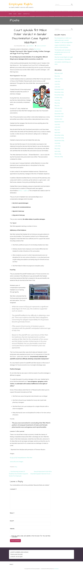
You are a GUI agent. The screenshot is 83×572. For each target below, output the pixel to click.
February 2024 (59, 78)
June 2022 (57, 81)
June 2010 (57, 127)
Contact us (26, 13)
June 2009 (57, 146)
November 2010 (59, 116)
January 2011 (58, 111)
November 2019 (59, 95)
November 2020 (59, 89)
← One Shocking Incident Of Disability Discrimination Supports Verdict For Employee (18, 474)
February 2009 (59, 156)
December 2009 (59, 135)
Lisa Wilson (31, 45)
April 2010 (57, 132)
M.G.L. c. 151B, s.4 (24, 190)
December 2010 (59, 113)
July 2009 (57, 143)
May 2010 (57, 130)
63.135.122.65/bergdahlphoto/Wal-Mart (21, 457)
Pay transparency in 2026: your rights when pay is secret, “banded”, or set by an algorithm (63, 40)
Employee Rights (21, 4)
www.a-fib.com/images (16, 461)
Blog (14, 13)
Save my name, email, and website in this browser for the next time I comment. (30, 536)
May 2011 (57, 105)
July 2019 (57, 100)
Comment (13, 489)
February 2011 (58, 108)
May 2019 (57, 103)
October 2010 (58, 119)
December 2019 (59, 92)
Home (10, 13)
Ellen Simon (37, 49)
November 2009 (59, 138)
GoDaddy (56, 568)
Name (12, 513)
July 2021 (57, 84)
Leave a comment (41, 45)
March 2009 (58, 154)
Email (12, 521)
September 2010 (59, 121)
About (19, 13)
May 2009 (57, 148)
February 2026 (59, 73)
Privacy (11, 564)
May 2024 (57, 76)
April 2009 (57, 151)
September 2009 (59, 140)
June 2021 (57, 87)
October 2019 (58, 97)
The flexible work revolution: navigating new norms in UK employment (63, 52)
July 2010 (57, 124)
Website (12, 528)
